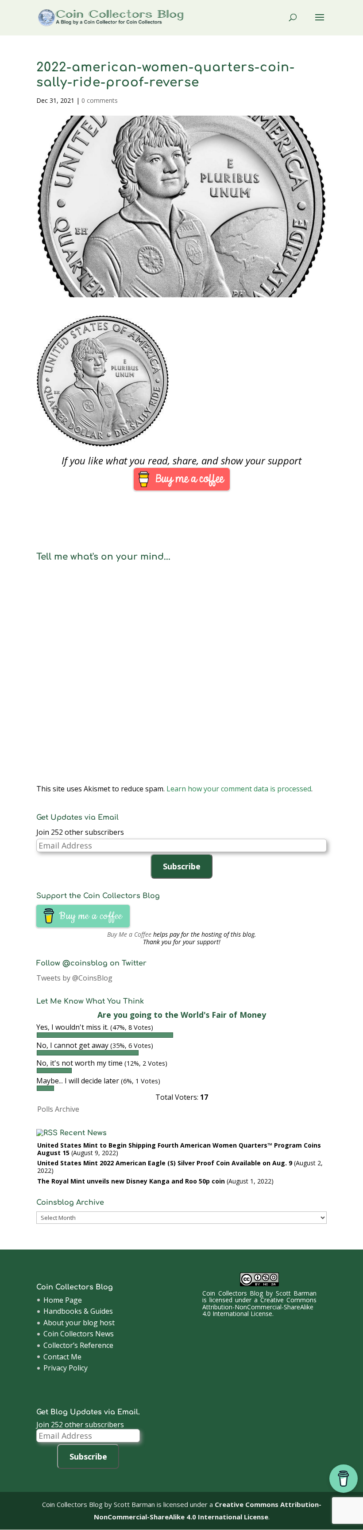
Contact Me (62, 1357)
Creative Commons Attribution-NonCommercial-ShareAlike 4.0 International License (259, 1307)
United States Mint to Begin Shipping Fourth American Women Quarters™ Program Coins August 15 (179, 1149)
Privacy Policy (65, 1368)
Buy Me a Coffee (129, 934)
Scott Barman (296, 1293)
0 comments (99, 100)
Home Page (62, 1300)
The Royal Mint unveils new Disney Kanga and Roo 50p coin (131, 1181)
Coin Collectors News (78, 1334)
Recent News (83, 1133)
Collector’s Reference (78, 1345)
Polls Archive (58, 1109)
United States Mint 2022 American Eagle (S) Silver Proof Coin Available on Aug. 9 (164, 1163)
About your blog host (79, 1323)
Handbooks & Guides (78, 1311)
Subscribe (182, 866)
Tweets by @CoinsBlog (74, 978)
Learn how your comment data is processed (238, 789)
